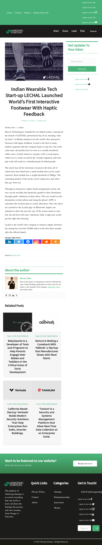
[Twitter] (18, 241)
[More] (55, 241)
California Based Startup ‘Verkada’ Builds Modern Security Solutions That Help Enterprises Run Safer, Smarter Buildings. (17, 421)
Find (82, 31)
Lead (74, 31)
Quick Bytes (16, 255)
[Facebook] (28, 241)
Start (56, 31)
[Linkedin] (9, 241)
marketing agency (54, 287)
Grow (65, 31)
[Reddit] (46, 241)
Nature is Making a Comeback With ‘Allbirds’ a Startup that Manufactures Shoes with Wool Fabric (46, 349)
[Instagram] (37, 241)
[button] (92, 32)
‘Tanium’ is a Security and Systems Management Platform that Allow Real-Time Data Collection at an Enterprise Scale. (46, 422)
